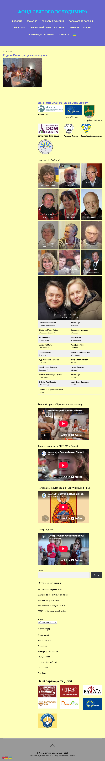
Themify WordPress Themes (63, 755)
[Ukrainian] (74, 34)
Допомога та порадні (81, 21)
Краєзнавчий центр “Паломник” (47, 27)
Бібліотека (19, 27)
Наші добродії (44, 657)
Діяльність (42, 646)
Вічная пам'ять (44, 640)
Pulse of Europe (71, 117)
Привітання (43, 667)
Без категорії (43, 635)
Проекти (74, 27)
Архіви (40, 619)
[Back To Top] (52, 745)
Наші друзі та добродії (47, 662)
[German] (7, 757)
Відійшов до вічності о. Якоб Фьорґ (53, 595)
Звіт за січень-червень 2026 (50, 589)
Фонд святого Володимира (51, 753)
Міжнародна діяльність (48, 651)
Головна (17, 21)
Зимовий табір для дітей (48, 600)
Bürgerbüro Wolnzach (93, 120)
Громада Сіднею (71, 136)
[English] (3, 757)
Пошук (40, 571)
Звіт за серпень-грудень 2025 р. (51, 605)
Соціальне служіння (53, 21)
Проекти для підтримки (41, 34)
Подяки (87, 27)
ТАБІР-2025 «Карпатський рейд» (52, 611)
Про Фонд (32, 21)
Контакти (64, 34)
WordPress (45, 755)
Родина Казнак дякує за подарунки (25, 55)
